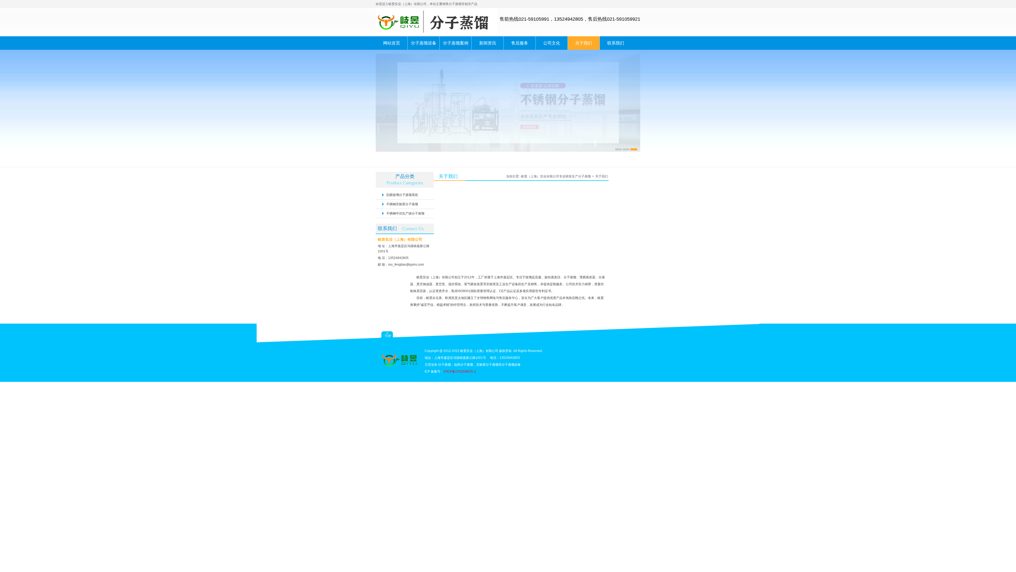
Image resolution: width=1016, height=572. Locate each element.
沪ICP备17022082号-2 (459, 371)
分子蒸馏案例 (455, 43)
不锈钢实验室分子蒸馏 (402, 204)
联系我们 (615, 43)
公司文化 (551, 43)
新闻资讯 (487, 43)
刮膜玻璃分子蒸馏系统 (402, 195)
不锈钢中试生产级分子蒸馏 (405, 213)
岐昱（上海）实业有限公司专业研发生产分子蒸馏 (556, 176)
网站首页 (391, 43)
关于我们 (583, 43)
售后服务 (519, 43)
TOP (388, 336)
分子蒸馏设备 (423, 43)
